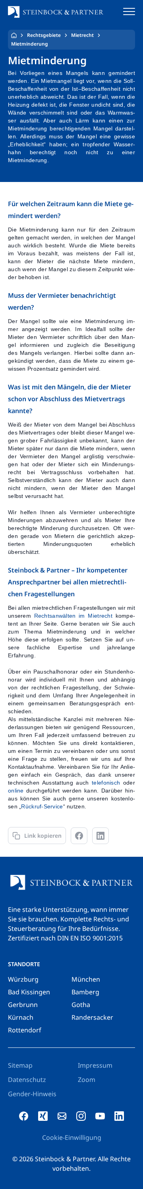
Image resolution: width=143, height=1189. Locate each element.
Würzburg (23, 979)
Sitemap (20, 1065)
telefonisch (106, 782)
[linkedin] (119, 1116)
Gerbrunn (23, 1004)
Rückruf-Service (42, 806)
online (16, 790)
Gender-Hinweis (32, 1093)
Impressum (95, 1065)
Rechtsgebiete (44, 35)
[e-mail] (62, 1116)
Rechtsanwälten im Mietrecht (73, 616)
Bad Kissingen (29, 992)
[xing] (43, 1116)
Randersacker (92, 1017)
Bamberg (85, 992)
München (86, 979)
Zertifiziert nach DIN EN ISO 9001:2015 (65, 938)
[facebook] (24, 1116)
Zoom (86, 1079)
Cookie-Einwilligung (71, 1137)
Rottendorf (24, 1030)
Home (14, 35)
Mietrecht (82, 35)
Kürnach (20, 1017)
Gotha (81, 1004)
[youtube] (100, 1116)
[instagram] (81, 1116)
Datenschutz (27, 1079)
